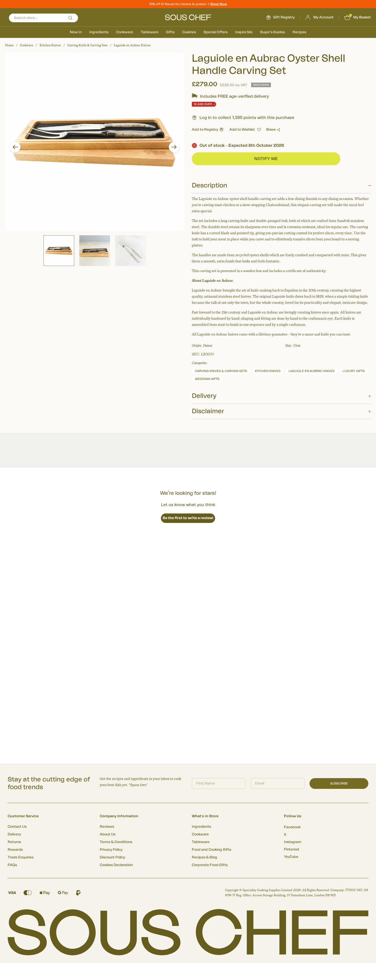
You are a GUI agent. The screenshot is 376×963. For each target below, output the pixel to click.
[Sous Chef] (188, 17)
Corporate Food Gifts (210, 865)
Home (9, 45)
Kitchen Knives (50, 45)
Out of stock (242, 145)
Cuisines (189, 32)
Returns (14, 842)
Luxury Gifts (353, 371)
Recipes (299, 32)
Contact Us (17, 826)
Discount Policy (112, 857)
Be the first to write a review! (188, 518)
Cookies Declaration (116, 865)
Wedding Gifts (207, 378)
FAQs (12, 865)
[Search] (70, 18)
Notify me (266, 159)
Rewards (15, 850)
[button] (15, 147)
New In (76, 32)
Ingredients (98, 32)
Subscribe (339, 783)
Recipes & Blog (204, 857)
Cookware (124, 32)
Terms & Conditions (116, 842)
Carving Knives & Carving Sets (221, 371)
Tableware (149, 32)
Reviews (107, 826)
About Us (107, 834)
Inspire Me (243, 32)
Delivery (14, 834)
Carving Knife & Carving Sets (87, 45)
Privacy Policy (111, 850)
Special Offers (215, 32)
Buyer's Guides (272, 32)
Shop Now (218, 4)
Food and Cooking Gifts (211, 850)
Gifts (170, 32)
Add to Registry (205, 129)
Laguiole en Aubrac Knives (132, 45)
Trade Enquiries (21, 857)
